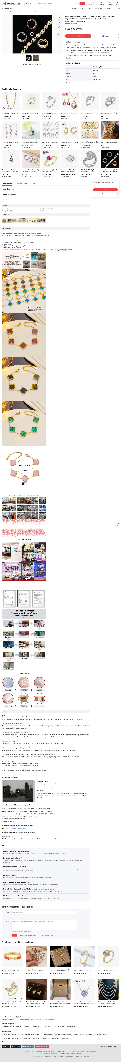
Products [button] (28, 3)
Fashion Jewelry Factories (9, 1034)
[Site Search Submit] (82, 3)
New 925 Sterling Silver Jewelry (51, 1038)
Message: (8, 921)
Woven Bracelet (71, 1026)
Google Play (16, 1046)
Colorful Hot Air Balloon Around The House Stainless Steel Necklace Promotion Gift (84, 1003)
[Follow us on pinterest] (116, 1046)
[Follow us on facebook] (106, 1046)
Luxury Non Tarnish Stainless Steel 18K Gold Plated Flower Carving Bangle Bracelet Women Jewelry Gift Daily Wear (109, 142)
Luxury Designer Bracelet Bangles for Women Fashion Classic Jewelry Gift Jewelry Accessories (90, 142)
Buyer (81, 8)
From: (9, 912)
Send (14, 935)
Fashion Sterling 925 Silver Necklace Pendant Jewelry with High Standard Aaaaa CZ (10, 171)
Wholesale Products (60, 1051)
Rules (118, 8)
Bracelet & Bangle (31, 12)
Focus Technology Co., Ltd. (49, 1056)
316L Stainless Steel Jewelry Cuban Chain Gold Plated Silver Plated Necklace (11, 113)
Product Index (89, 1051)
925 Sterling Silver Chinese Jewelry (30, 1038)
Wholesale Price (70, 1051)
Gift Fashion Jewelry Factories (63, 1034)
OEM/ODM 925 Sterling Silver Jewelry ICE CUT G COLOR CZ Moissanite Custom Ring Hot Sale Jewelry (89, 171)
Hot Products (27, 1051)
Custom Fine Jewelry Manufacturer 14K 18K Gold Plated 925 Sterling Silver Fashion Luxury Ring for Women (84, 970)
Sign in (117, 4)
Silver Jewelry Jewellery (101, 1034)
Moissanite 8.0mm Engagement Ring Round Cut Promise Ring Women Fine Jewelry (89, 113)
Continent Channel (79, 1051)
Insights (95, 1051)
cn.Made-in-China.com (76, 1053)
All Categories (7, 8)
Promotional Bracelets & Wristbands (12, 1026)
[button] (77, 3)
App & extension (99, 8)
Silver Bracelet (47, 1026)
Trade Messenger (27, 1046)
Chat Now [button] (107, 36)
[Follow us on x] (109, 1046)
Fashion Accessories (20, 12)
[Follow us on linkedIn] (118, 1046)
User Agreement (69, 1056)
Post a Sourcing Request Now (47, 935)
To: (10, 917)
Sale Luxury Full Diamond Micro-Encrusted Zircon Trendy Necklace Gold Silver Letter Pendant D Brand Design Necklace (60, 1003)
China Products (35, 1051)
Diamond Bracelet (59, 1026)
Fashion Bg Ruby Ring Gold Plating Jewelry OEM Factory (50, 170)
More (3, 1041)
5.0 (95, 185)
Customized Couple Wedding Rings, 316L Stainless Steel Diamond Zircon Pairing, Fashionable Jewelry (31, 171)
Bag (15, 828)
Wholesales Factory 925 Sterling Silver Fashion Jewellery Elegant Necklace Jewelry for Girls (30, 142)
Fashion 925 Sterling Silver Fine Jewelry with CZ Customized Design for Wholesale (49, 113)
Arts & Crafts (10, 12)
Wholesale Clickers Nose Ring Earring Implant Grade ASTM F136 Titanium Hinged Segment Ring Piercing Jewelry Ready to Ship (50, 142)
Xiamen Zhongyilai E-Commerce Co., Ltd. (75, 21)
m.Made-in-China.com (64, 1053)
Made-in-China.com (53, 1053)
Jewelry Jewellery (47, 1034)
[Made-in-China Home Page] (11, 3)
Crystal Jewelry (37, 1026)
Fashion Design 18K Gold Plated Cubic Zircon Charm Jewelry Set (10, 141)
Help (90, 8)
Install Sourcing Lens (42, 1046)
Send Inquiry (78, 36)
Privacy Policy (86, 1056)
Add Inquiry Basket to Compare (32, 64)
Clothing (19, 828)
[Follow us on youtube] (114, 1046)
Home (3, 12)
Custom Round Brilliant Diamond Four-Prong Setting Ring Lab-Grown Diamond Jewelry (69, 171)
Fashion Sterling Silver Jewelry (10, 1038)
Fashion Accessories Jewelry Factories (29, 1034)
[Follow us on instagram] (111, 1046)
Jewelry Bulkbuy (66, 1038)
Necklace (27, 1026)
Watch (24, 828)
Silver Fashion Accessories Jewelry (83, 1034)
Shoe (12, 828)
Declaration (77, 1056)
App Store (5, 1046)
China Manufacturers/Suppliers (47, 1051)
